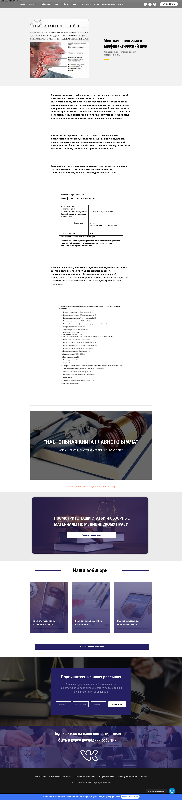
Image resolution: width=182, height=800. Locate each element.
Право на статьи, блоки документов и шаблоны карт (91, 486)
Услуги (74, 4)
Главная (22, 4)
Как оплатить (86, 4)
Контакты (121, 4)
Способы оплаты (40, 777)
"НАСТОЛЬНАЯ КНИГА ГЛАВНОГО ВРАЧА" (91, 442)
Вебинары (65, 4)
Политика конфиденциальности (60, 777)
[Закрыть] (178, 797)
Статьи (96, 4)
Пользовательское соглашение (85, 777)
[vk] (145, 4)
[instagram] (154, 4)
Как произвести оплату (106, 777)
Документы (33, 4)
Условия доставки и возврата (127, 777)
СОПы (57, 4)
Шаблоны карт (45, 4)
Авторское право (108, 4)
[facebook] (150, 4)
